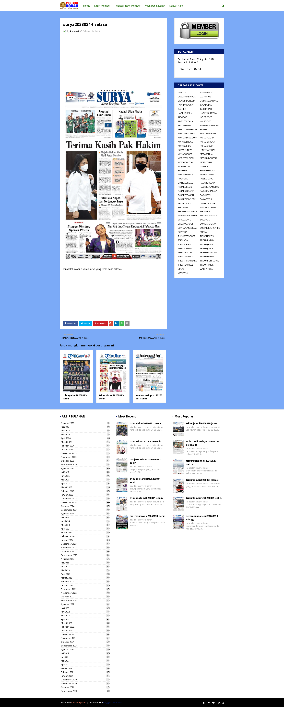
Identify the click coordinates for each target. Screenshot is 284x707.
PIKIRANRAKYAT (207, 170)
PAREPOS (182, 170)
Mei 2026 (85, 434)
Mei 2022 (85, 615)
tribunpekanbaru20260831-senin (145, 480)
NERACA (204, 166)
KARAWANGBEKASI (209, 125)
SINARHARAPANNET (187, 215)
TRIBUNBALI (183, 240)
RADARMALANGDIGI (209, 186)
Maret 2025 (85, 487)
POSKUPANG (206, 178)
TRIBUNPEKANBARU (187, 260)
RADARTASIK (206, 195)
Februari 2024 (85, 536)
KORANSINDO (184, 145)
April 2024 (85, 528)
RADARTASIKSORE (187, 199)
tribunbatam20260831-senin (146, 497)
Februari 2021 (85, 672)
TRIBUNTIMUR (206, 264)
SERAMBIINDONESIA (187, 211)
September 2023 (85, 555)
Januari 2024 (85, 540)
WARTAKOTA (206, 268)
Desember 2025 (85, 453)
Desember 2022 (85, 589)
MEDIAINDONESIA (208, 158)
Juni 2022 (85, 611)
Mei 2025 (85, 479)
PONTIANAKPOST (186, 174)
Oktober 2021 (85, 641)
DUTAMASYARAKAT (209, 100)
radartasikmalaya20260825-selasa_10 (202, 443)
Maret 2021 (85, 668)
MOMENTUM (184, 166)
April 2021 (85, 664)
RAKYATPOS (206, 199)
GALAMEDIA (206, 104)
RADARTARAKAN (186, 195)
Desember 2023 (85, 543)
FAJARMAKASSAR (186, 104)
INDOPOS (182, 117)
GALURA (182, 108)
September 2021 (85, 645)
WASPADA (183, 272)
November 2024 (85, 502)
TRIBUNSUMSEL (185, 264)
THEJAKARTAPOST (186, 236)
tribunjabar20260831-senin (145, 423)
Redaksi (74, 31)
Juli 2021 (85, 653)
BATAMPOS (205, 96)
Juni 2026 (85, 430)
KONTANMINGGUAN (188, 137)
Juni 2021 (85, 656)
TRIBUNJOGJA (206, 248)
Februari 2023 (85, 581)
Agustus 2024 (85, 513)
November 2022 (85, 592)
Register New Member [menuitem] (128, 5)
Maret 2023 (85, 577)
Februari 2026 (85, 445)
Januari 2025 (85, 494)
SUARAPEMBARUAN (187, 227)
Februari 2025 (85, 490)
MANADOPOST (185, 154)
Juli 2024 (85, 517)
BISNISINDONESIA (186, 100)
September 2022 (85, 600)
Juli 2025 (85, 472)
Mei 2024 (85, 524)
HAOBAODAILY (185, 113)
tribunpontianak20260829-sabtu (201, 462)
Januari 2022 (85, 630)
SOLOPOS (205, 219)
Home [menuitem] (86, 5)
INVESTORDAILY (185, 121)
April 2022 (85, 619)
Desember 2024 (85, 498)
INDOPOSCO (206, 117)
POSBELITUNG (207, 174)
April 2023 (85, 573)
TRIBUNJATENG (185, 248)
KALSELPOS (205, 121)
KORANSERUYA (185, 141)
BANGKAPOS (206, 92)
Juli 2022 (85, 607)
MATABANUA (206, 154)
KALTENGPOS (184, 125)
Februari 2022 (85, 626)
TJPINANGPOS (207, 236)
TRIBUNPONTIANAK (209, 260)
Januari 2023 (85, 585)
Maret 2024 (85, 532)
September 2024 (85, 509)
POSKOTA (183, 178)
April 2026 (85, 438)
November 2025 (85, 457)
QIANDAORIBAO (185, 182)
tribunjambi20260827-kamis (202, 479)
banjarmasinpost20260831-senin (145, 461)
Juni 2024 (85, 521)
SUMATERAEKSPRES (210, 227)
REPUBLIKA (183, 207)
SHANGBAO (206, 211)
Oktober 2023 (85, 551)
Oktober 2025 (85, 460)
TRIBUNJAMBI (206, 244)
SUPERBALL (183, 231)
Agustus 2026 (85, 423)
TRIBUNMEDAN (207, 256)
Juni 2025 (85, 475)
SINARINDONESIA (208, 215)
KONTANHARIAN (208, 133)
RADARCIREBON (207, 182)
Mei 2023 (85, 570)
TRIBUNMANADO (186, 256)
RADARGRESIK (185, 186)
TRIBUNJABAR (184, 244)
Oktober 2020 (85, 687)
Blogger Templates (112, 702)
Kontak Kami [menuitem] (176, 5)
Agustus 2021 (85, 649)
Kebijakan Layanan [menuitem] (155, 5)
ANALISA (182, 92)
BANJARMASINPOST (187, 96)
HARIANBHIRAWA (208, 113)
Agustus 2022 (85, 604)
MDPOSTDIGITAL (186, 158)
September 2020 (85, 690)
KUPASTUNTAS (185, 149)
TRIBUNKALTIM (185, 252)
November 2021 (85, 638)
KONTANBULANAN (187, 133)
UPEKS (181, 268)
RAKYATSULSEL (185, 203)
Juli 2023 (85, 562)
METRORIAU (206, 162)
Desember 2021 (85, 634)
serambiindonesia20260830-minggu (202, 517)
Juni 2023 (85, 566)
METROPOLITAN (185, 162)
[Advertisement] (113, 60)
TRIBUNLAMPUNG (208, 252)
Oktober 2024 (85, 506)
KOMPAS (204, 129)
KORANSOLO (206, 145)
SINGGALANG (184, 219)
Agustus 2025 (85, 468)
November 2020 (85, 683)
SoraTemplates (79, 702)
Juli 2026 (85, 426)
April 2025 (85, 483)
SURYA (203, 231)
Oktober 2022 (85, 596)
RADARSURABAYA (208, 190)
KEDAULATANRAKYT (187, 129)
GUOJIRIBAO (206, 108)
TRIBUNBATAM (207, 240)
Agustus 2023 (85, 558)
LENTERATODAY (207, 149)
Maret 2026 (85, 441)
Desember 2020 (85, 679)
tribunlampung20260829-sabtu (204, 497)
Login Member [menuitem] (102, 5)
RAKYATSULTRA (207, 203)
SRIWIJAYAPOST (185, 223)
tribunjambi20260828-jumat (202, 423)
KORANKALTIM (207, 137)
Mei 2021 (85, 660)
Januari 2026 (85, 449)
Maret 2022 (85, 623)
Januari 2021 (85, 675)
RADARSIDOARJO (186, 190)
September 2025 (85, 464)
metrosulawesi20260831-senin (147, 516)
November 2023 (85, 547)
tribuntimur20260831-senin (145, 441)
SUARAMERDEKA (208, 223)
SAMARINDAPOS (208, 207)
